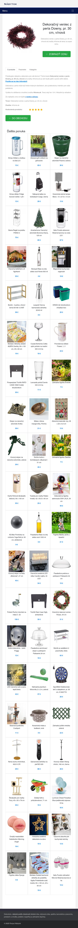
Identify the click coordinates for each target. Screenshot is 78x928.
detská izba (35, 914)
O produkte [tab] (11, 69)
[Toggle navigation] (73, 11)
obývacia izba (45, 914)
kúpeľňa (27, 917)
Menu (5, 10)
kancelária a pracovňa (64, 914)
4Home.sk (57, 41)
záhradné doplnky (38, 917)
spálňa (53, 914)
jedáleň (21, 917)
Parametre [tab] (22, 69)
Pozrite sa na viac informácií (16, 81)
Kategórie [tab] (33, 69)
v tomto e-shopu (31, 97)
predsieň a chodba (10, 917)
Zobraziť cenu (58, 54)
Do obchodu (19, 118)
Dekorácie (7, 914)
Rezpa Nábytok (15, 923)
